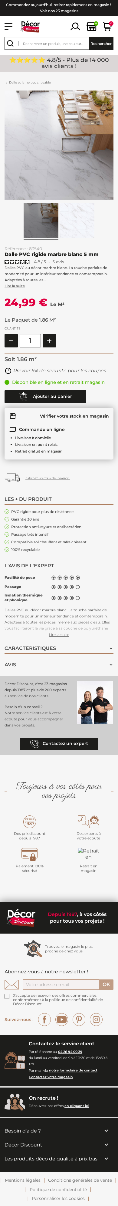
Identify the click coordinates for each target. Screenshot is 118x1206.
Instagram (96, 1019)
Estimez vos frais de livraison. (47, 478)
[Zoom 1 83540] (77, 221)
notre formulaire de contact (73, 1070)
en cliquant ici (76, 1106)
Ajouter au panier (52, 396)
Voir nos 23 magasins (59, 11)
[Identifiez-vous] (75, 26)
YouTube (61, 1019)
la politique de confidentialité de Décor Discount (58, 1001)
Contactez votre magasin (51, 1077)
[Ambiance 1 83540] (41, 221)
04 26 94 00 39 (70, 1052)
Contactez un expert (64, 743)
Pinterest (79, 1019)
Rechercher (101, 43)
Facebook (44, 1019)
